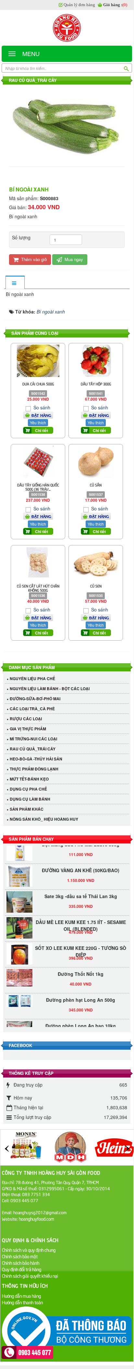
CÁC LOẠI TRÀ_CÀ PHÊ (32, 709)
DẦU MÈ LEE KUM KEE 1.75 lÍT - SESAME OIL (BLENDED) (81, 922)
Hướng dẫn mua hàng (21, 1296)
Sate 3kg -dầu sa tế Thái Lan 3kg (80, 893)
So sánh (41, 407)
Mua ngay (73, 259)
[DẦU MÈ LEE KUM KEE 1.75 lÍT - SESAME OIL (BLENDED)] (19, 927)
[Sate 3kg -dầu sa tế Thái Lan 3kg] (19, 905)
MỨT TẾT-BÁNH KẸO (29, 779)
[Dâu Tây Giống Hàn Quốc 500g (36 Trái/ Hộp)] (38, 461)
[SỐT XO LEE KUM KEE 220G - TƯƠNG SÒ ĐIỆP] (19, 953)
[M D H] (70, 1146)
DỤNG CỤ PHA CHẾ (28, 789)
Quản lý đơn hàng (79, 4)
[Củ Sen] (95, 562)
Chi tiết (41, 430)
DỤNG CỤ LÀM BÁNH (30, 799)
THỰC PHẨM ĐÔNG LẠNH (34, 769)
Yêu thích (38, 422)
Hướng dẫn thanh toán (22, 1302)
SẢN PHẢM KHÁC (26, 809)
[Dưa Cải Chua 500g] (38, 360)
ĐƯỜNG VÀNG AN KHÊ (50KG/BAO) (80, 867)
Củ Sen (96, 585)
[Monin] (26, 1146)
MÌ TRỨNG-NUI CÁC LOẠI (33, 739)
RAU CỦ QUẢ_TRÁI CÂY (32, 749)
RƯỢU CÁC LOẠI (26, 719)
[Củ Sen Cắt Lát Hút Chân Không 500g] (38, 562)
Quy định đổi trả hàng (21, 1269)
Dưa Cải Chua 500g (38, 383)
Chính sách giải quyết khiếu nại (30, 1275)
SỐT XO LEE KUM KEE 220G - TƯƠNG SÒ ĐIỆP (80, 948)
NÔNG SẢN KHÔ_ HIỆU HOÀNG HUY (44, 819)
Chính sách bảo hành (20, 1263)
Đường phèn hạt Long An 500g (80, 996)
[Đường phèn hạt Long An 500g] (19, 998)
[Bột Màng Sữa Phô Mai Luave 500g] (19, 849)
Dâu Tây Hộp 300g (96, 383)
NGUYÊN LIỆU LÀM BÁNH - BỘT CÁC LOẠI (50, 688)
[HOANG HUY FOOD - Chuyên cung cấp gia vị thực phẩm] (66, 27)
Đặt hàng (41, 415)
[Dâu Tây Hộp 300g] (95, 360)
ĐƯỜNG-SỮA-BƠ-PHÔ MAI (35, 699)
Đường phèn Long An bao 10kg (80, 1022)
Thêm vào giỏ (33, 259)
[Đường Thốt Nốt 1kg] (19, 974)
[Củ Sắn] (95, 461)
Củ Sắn (96, 484)
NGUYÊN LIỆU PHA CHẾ (32, 678)
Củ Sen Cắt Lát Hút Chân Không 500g (38, 587)
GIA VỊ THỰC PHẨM (28, 729)
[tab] (15, 283)
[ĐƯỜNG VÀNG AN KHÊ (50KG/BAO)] (19, 879)
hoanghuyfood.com (37, 1218)
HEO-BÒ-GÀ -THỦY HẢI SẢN (36, 759)
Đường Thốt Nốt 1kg (81, 970)
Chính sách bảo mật (20, 1256)
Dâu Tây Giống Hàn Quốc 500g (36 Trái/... (38, 486)
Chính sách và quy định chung (28, 1250)
